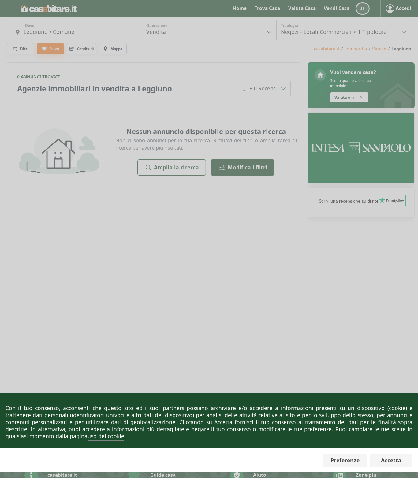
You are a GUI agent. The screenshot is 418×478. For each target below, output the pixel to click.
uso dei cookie (106, 436)
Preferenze (345, 460)
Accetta (391, 460)
